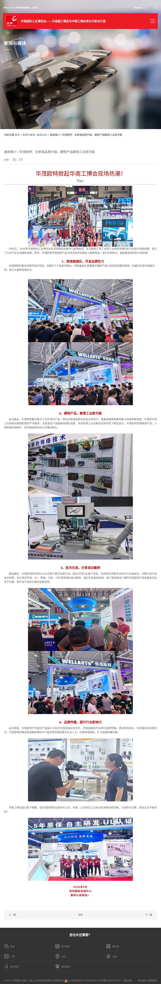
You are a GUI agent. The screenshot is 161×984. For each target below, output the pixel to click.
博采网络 (152, 980)
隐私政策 (127, 980)
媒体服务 (65, 966)
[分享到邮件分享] (21, 159)
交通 (114, 956)
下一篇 (148, 914)
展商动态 (42, 134)
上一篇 (12, 914)
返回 (80, 914)
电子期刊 (65, 946)
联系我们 (14, 966)
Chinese (138, 7)
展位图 (115, 946)
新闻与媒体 (28, 134)
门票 (12, 956)
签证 (63, 956)
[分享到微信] (14, 159)
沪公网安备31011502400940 (82, 980)
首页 (17, 134)
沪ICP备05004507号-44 (109, 980)
